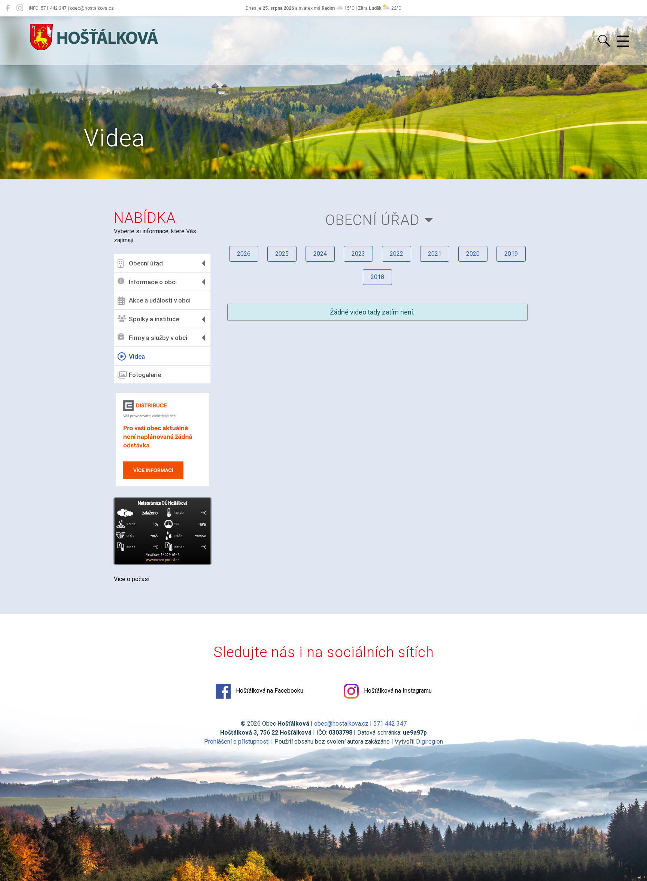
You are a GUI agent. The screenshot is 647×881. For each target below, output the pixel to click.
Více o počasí (131, 579)
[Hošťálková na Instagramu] (19, 8)
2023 (358, 253)
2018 (377, 276)
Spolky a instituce (154, 319)
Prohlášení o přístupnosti (237, 741)
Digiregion (429, 741)
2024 (320, 253)
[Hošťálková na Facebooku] (8, 8)
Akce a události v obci (160, 300)
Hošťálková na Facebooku (268, 690)
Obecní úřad (146, 263)
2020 (473, 253)
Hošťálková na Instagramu (397, 690)
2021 (434, 253)
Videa (137, 356)
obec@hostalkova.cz (341, 723)
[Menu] (623, 41)
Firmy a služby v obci (158, 337)
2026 (243, 253)
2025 (282, 253)
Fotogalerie (145, 375)
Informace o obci (153, 282)
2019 (511, 253)
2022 (396, 253)
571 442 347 (390, 723)
